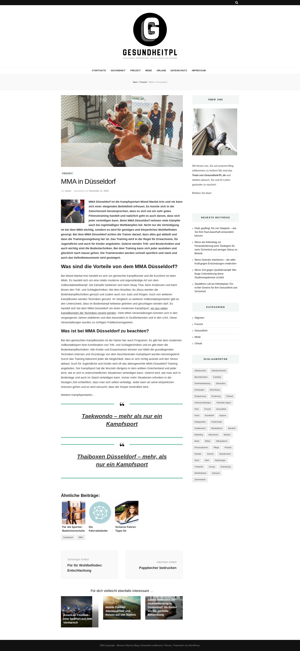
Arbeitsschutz (200, 371)
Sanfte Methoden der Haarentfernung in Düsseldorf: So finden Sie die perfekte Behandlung (162, 607)
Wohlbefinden (200, 473)
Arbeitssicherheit (219, 371)
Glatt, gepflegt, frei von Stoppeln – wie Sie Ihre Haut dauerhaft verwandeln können (215, 232)
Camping (217, 377)
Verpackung (225, 467)
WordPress (194, 645)
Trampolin (199, 467)
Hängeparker (200, 422)
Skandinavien (225, 454)
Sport (197, 460)
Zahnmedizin (200, 479)
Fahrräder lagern (224, 403)
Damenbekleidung (202, 383)
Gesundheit (118, 70)
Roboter (198, 454)
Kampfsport (68, 537)
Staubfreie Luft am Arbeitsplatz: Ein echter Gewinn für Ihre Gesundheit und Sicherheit (216, 288)
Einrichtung (215, 390)
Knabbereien (200, 428)
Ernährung (216, 396)
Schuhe (210, 454)
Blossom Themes (163, 645)
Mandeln (232, 428)
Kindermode (216, 422)
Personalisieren (201, 447)
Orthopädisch (221, 441)
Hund (197, 415)
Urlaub (161, 70)
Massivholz (213, 435)
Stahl (207, 460)
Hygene (222, 415)
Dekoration (220, 383)
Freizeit (135, 70)
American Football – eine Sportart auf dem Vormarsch (77, 618)
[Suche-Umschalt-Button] (236, 2)
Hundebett (209, 415)
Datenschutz (179, 70)
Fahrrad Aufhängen (203, 403)
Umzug (212, 467)
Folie (197, 409)
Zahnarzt (216, 473)
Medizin (227, 435)
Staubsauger (220, 460)
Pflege (216, 447)
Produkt (228, 447)
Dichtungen (199, 390)
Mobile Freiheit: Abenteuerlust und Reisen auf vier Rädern (120, 611)
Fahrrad (229, 396)
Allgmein (199, 317)
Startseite (99, 70)
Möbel (207, 441)
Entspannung (200, 396)
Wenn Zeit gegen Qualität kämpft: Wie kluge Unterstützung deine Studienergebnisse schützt (215, 274)
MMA (81, 537)
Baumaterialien (201, 377)
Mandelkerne (216, 428)
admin (68, 191)
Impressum (199, 70)
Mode (148, 70)
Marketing (199, 435)
